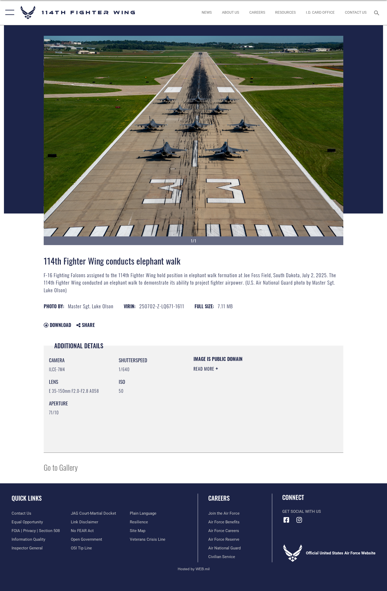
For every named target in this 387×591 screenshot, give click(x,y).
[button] (8, 12)
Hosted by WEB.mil (194, 569)
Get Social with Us (301, 511)
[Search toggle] (377, 12)
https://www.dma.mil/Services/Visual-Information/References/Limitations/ (255, 409)
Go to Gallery (61, 467)
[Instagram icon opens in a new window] (299, 520)
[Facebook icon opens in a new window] (286, 520)
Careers (219, 498)
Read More (205, 369)
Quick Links (27, 498)
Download (59, 324)
